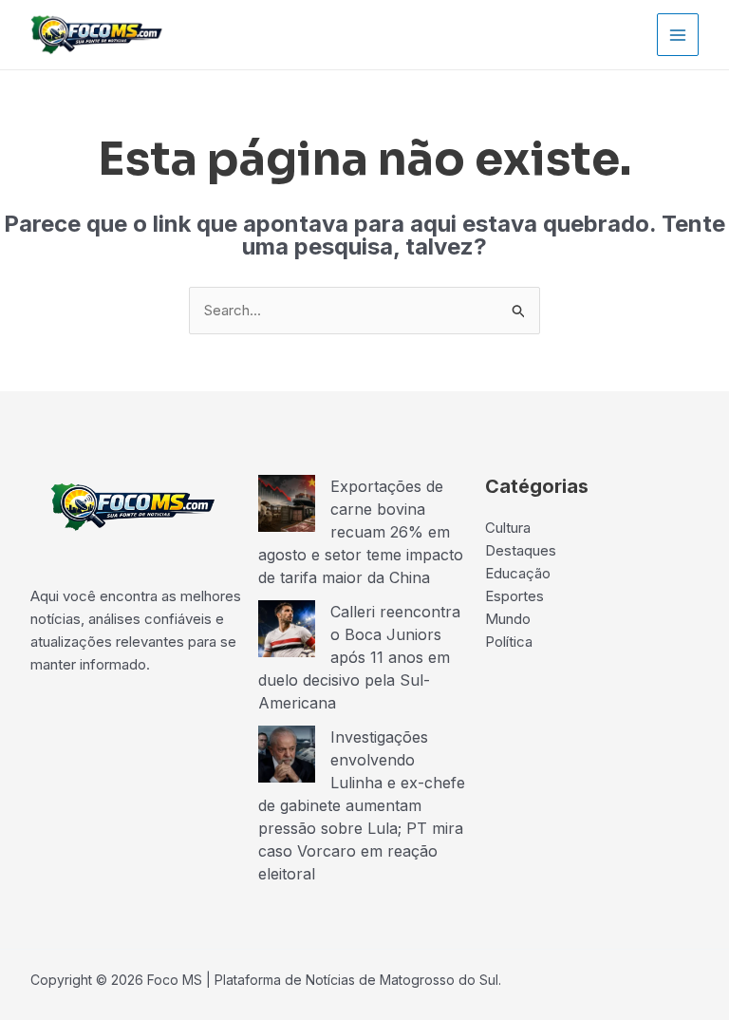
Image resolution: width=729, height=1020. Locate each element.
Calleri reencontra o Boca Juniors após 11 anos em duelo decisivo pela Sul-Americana (359, 657)
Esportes (514, 596)
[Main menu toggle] (678, 34)
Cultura (508, 528)
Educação (518, 573)
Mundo (508, 619)
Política (509, 642)
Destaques (520, 550)
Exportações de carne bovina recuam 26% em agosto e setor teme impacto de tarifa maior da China (360, 532)
